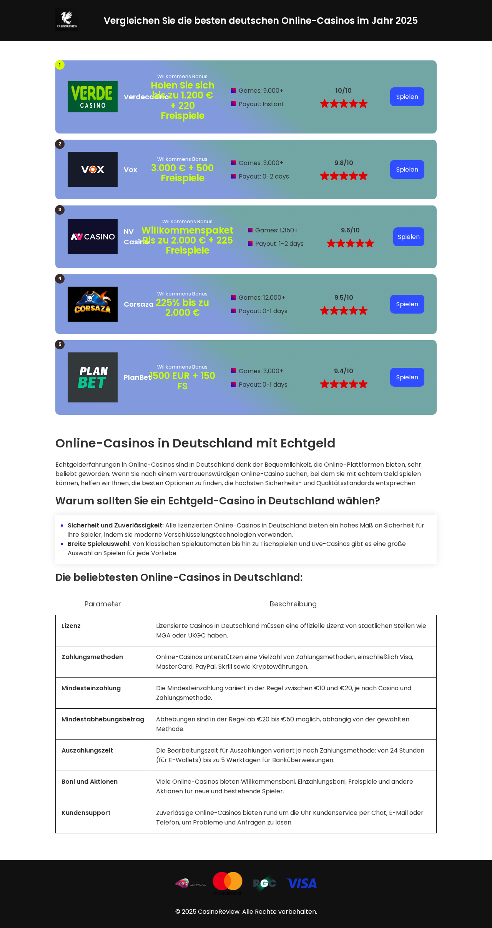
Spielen (407, 96)
